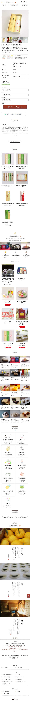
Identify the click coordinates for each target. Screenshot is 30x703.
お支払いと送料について (7, 674)
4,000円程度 (18, 517)
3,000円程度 (11, 517)
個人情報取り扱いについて (22, 681)
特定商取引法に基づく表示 (8, 681)
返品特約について (6, 683)
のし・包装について (7, 667)
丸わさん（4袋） (17, 66)
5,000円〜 (25, 517)
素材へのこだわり (6, 691)
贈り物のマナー (20, 667)
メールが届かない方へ (7, 679)
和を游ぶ (18, 691)
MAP (23, 643)
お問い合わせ (19, 679)
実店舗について (15, 658)
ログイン (18, 674)
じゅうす (4, 87)
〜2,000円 (5, 517)
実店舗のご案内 (6, 693)
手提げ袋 (4, 97)
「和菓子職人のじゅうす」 (18, 47)
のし (3, 92)
